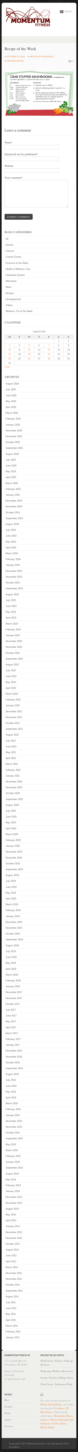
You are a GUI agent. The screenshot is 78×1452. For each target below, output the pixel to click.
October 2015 (13, 1132)
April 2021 (11, 758)
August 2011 (12, 1296)
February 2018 (13, 980)
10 (9, 350)
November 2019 (14, 857)
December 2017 (14, 992)
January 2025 (13, 495)
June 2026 (11, 395)
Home (8, 1413)
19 (29, 354)
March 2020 (12, 834)
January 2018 (13, 986)
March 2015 (12, 1150)
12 (29, 350)
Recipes (10, 293)
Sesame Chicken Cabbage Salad (56, 1377)
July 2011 (11, 1302)
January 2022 (13, 705)
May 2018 (11, 963)
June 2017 (11, 1015)
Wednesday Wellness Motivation (56, 1371)
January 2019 (13, 916)
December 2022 (14, 641)
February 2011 (13, 1331)
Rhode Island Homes (51, 1404)
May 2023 (11, 612)
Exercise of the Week (17, 263)
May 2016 (11, 1091)
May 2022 (11, 682)
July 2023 (11, 600)
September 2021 (14, 729)
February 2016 (13, 1109)
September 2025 (14, 448)
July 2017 (11, 1009)
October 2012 (13, 1243)
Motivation (11, 281)
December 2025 (14, 430)
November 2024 (14, 506)
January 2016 (13, 1115)
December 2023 (14, 571)
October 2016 (13, 1062)
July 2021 (11, 740)
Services (9, 1426)
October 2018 (13, 933)
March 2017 (12, 1033)
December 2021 (14, 711)
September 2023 (14, 588)
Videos (9, 305)
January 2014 (13, 1191)
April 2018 (11, 969)
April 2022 (11, 688)
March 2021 (12, 764)
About (8, 1419)
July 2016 (11, 1080)
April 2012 (11, 1261)
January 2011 (13, 1337)
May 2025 (11, 471)
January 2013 (13, 1226)
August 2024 (12, 524)
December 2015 (14, 1121)
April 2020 (11, 828)
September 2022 (14, 658)
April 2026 (11, 407)
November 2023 (14, 576)
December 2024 (14, 500)
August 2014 (12, 1173)
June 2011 (11, 1308)
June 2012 (11, 1255)
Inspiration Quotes (15, 275)
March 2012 (12, 1267)
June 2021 (11, 746)
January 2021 (13, 775)
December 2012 (14, 1232)
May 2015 (11, 1144)
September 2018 (14, 939)
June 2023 (11, 606)
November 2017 (14, 998)
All (7, 238)
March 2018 (12, 974)
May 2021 (11, 752)
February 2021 (13, 770)
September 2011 (14, 1290)
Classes (10, 250)
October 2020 (13, 793)
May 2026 (11, 401)
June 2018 (11, 957)
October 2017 (13, 1004)
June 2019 (11, 887)
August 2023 (12, 594)
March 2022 (12, 693)
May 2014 (11, 1179)
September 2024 (14, 518)
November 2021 (14, 717)
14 (49, 350)
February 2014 (13, 1185)
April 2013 (11, 1220)
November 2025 (14, 436)
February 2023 (13, 629)
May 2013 (11, 1214)
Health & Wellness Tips (18, 269)
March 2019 (12, 904)
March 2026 (12, 413)
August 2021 (12, 734)
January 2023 (13, 635)
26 (29, 358)
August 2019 (12, 875)
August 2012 (12, 1249)
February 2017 (13, 1039)
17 (9, 354)
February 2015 (13, 1156)
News (8, 287)
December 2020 (14, 781)
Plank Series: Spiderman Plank (56, 1384)
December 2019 (14, 851)
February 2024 (13, 559)
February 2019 (13, 910)
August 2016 (12, 1074)
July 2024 (11, 530)
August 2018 (12, 945)
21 (49, 354)
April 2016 (11, 1097)
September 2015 (14, 1138)
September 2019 (14, 869)
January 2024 (13, 565)
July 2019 (11, 881)
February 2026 (13, 418)
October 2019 (13, 863)
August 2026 (12, 383)
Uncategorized (15, 61)
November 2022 (14, 647)
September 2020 (14, 799)
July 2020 (11, 810)
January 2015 (13, 1162)
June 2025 (11, 465)
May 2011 (11, 1314)
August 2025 (12, 454)
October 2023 (13, 582)
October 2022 (13, 653)
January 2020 (13, 846)
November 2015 (14, 1126)
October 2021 (13, 723)
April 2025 (11, 477)
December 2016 (14, 1050)
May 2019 (11, 892)
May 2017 (11, 1021)
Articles (10, 244)
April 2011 (11, 1320)
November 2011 (14, 1279)
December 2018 (14, 922)
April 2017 (11, 1027)
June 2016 (11, 1086)
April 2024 (11, 547)
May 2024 (11, 541)
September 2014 (14, 1167)
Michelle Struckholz (42, 56)
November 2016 (14, 1056)
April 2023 (11, 617)
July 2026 (11, 389)
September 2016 (14, 1068)
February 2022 (13, 699)
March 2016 (12, 1103)
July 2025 (11, 459)
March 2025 (12, 483)
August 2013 (12, 1208)
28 (49, 358)
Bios (7, 1400)
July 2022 (11, 670)
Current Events (13, 256)
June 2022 (11, 676)
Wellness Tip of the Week (19, 311)
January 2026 (13, 424)
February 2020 (13, 840)
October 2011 (13, 1284)
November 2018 (14, 928)
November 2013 (14, 1203)
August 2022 (12, 664)
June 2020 (11, 816)
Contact (9, 1406)
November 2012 (14, 1238)
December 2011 (14, 1273)
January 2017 (13, 1045)
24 (9, 358)
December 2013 (14, 1197)
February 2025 (13, 489)
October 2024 (13, 512)
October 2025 (13, 442)
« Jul (7, 367)
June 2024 (11, 535)
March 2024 (12, 553)
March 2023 (12, 623)
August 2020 (12, 805)
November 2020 (14, 787)
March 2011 (12, 1325)
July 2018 (11, 951)
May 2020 (11, 822)
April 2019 (11, 898)
